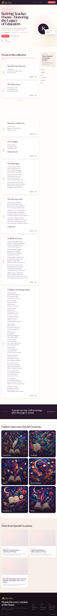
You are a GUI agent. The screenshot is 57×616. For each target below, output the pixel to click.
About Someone (43, 77)
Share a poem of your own (51, 411)
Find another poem (53, 614)
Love (37, 2)
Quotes (33, 609)
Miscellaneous (43, 80)
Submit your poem (52, 2)
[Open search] (46, 2)
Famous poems (34, 607)
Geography (43, 72)
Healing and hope (43, 607)
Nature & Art (43, 69)
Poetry (42, 82)
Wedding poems (51, 609)
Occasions (41, 2)
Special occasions (52, 607)
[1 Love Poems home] (6, 2)
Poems (34, 2)
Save (35, 76)
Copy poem (31, 76)
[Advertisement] (20, 109)
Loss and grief (42, 609)
